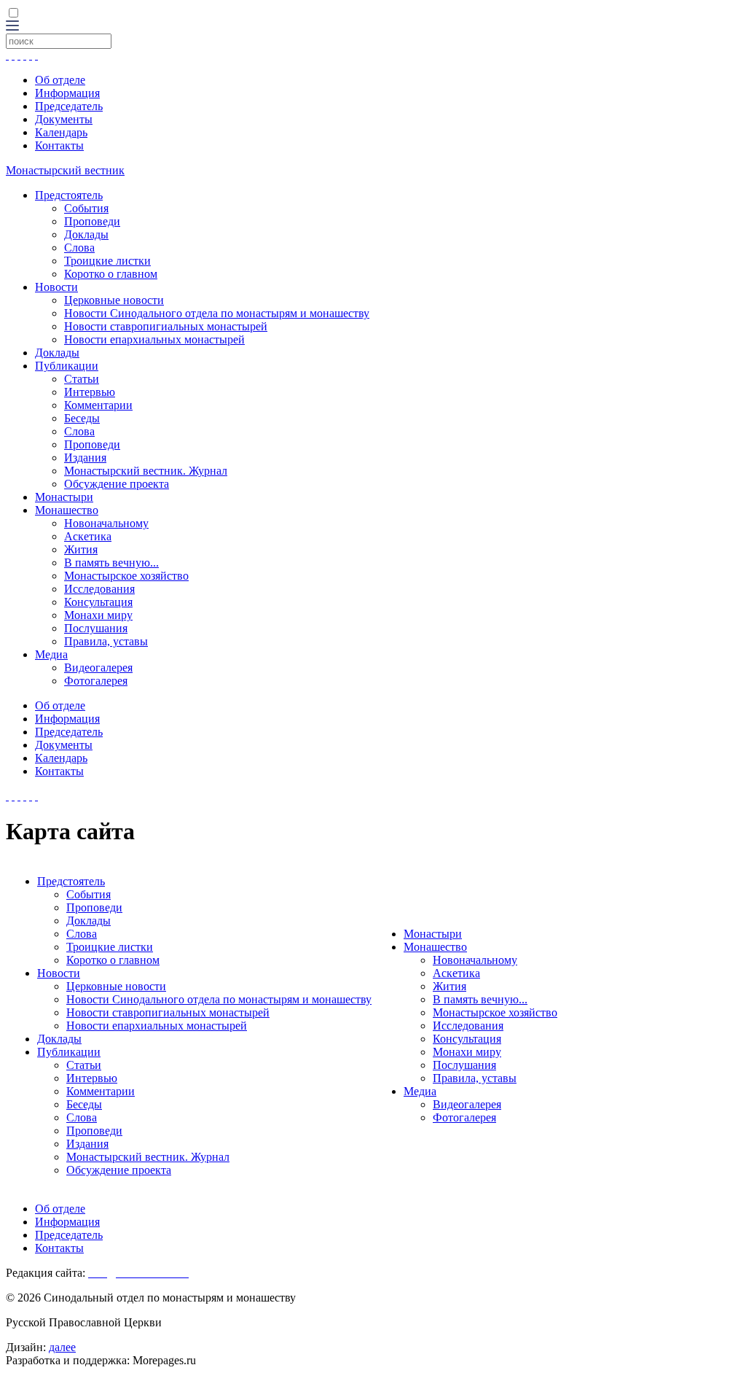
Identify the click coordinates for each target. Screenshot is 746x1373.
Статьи (81, 379)
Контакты (59, 145)
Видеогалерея (98, 667)
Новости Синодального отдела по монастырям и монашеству (216, 313)
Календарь (61, 132)
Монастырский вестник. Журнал (145, 470)
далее (62, 1347)
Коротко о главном (110, 274)
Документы (64, 119)
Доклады (86, 234)
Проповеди (92, 221)
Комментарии (98, 405)
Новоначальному (106, 523)
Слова (79, 247)
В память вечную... (111, 562)
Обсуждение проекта (116, 484)
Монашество (66, 510)
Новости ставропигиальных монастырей (165, 326)
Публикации (66, 365)
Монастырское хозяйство (126, 575)
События (86, 208)
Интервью (89, 392)
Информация (67, 93)
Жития (81, 549)
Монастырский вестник (65, 170)
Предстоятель (69, 195)
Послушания (95, 628)
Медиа (51, 654)
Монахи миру (98, 615)
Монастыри (64, 497)
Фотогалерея (95, 680)
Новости (56, 287)
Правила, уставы (106, 641)
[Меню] (12, 26)
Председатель (69, 106)
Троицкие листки (107, 260)
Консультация (98, 602)
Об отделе (60, 80)
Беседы (82, 418)
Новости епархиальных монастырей (154, 339)
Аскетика (87, 536)
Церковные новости (114, 300)
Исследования (99, 589)
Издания (85, 457)
